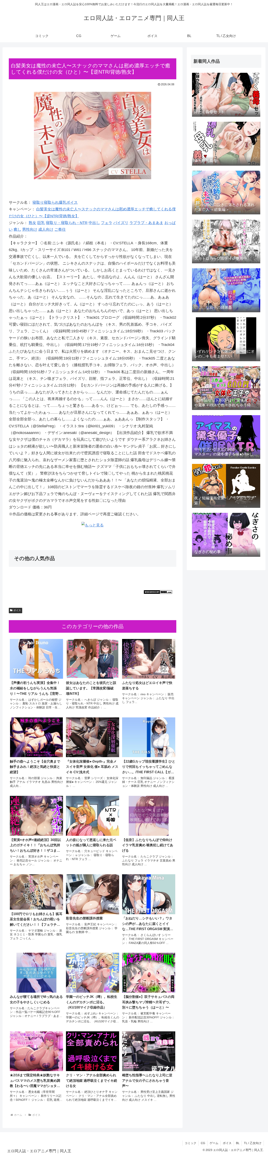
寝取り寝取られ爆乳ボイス (55, 202)
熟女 (32, 223)
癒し (17, 229)
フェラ (106, 223)
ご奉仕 (60, 229)
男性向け (29, 229)
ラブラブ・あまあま (146, 223)
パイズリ (120, 223)
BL (238, 1143)
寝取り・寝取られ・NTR (67, 223)
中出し (94, 223)
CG (203, 1143)
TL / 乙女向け (253, 1143)
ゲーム (214, 1143)
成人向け (45, 229)
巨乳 (41, 223)
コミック (190, 1143)
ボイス (17, 610)
